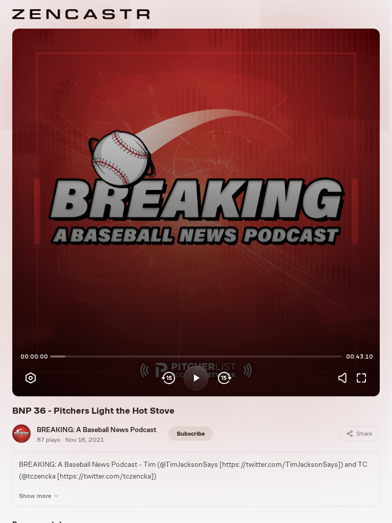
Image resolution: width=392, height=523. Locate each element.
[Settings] (30, 378)
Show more (35, 496)
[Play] (196, 378)
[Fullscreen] (361, 378)
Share (364, 433)
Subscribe (191, 433)
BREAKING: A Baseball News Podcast (96, 429)
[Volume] (345, 378)
